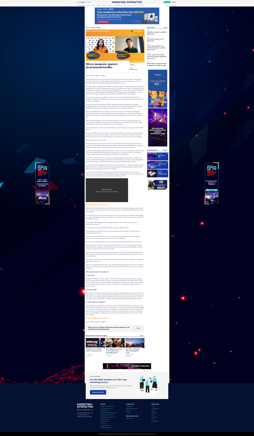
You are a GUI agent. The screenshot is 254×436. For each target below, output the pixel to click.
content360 (129, 406)
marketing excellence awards (107, 417)
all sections (141, 5)
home (87, 27)
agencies (99, 5)
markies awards (105, 419)
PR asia (128, 412)
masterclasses (130, 418)
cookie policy (154, 412)
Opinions (149, 53)
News (148, 30)
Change (88, 2)
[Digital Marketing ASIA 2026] (42, 174)
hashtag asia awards (105, 427)
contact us (153, 410)
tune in (129, 5)
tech (124, 5)
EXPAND (128, 410)
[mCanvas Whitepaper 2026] (127, 16)
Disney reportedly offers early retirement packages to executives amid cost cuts (156, 47)
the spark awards (105, 425)
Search (174, 2)
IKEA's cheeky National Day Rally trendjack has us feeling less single (156, 64)
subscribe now (99, 392)
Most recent (157, 27)
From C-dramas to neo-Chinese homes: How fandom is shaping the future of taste (156, 56)
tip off (167, 5)
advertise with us (155, 408)
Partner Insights (95, 27)
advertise (173, 5)
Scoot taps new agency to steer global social (155, 40)
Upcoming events (157, 150)
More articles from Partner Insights (114, 335)
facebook (97, 75)
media (104, 5)
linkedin (103, 75)
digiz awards (104, 410)
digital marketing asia (131, 408)
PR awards (104, 423)
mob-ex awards (105, 421)
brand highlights (118, 5)
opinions (109, 5)
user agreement (155, 421)
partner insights (81, 5)
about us (153, 406)
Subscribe (167, 2)
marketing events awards (106, 414)
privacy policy (154, 417)
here (106, 204)
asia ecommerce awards (106, 408)
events (134, 5)
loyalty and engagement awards (108, 412)
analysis (93, 5)
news (88, 5)
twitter (92, 75)
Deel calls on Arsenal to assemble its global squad (157, 33)
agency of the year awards (107, 406)
